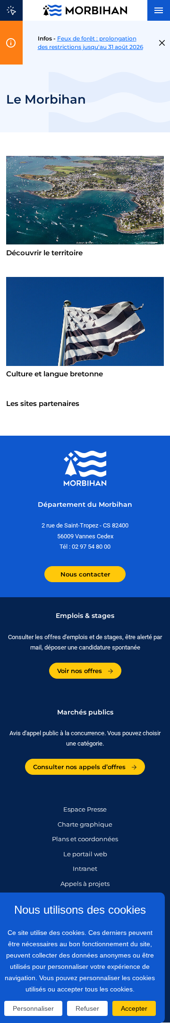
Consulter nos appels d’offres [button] (80, 767)
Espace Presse (85, 809)
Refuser (87, 1008)
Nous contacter (85, 574)
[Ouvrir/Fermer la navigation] (158, 10)
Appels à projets (85, 883)
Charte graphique (85, 824)
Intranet (85, 868)
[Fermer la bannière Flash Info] (162, 43)
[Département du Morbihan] (85, 10)
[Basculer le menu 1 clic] (11, 10)
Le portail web (85, 854)
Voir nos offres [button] (80, 670)
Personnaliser (33, 1008)
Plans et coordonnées (85, 839)
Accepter (134, 1008)
